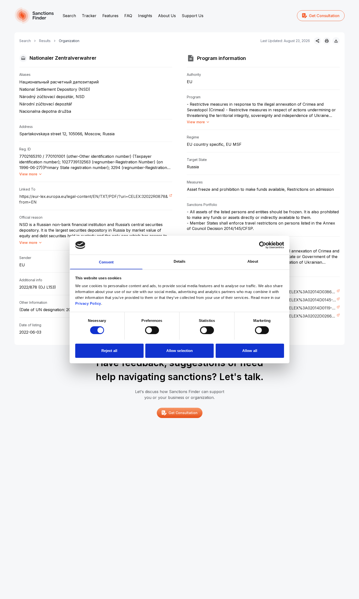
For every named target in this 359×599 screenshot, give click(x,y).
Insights (145, 15)
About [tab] (252, 261)
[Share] (317, 41)
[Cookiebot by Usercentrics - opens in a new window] (262, 245)
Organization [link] (69, 41)
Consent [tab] (106, 262)
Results (45, 41)
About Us (167, 15)
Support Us (192, 15)
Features (110, 15)
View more (28, 174)
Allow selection (179, 350)
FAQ (128, 15)
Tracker (89, 15)
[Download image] (336, 41)
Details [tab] (180, 261)
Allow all (249, 350)
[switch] (152, 330)
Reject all (109, 350)
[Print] (326, 41)
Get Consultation (324, 15)
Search (69, 15)
